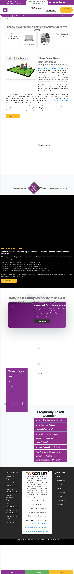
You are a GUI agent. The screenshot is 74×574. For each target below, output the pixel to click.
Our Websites (60, 500)
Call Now (13, 572)
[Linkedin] (57, 1)
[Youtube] (54, 1)
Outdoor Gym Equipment (37, 523)
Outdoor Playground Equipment (9, 498)
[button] (5, 19)
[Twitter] (50, 4)
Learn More (8, 281)
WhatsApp (37, 572)
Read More (12, 116)
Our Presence (60, 492)
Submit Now (15, 403)
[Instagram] (50, 1)
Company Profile (61, 481)
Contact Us (59, 504)
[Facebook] (64, 1)
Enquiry (61, 572)
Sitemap (58, 488)
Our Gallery (66, 9)
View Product (41, 327)
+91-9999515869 (12, 1)
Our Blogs (59, 496)
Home (58, 477)
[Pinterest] (60, 1)
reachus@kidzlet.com (14, 3)
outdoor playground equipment (58, 100)
